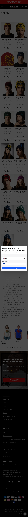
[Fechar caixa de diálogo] (26, 247)
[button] (14, 258)
